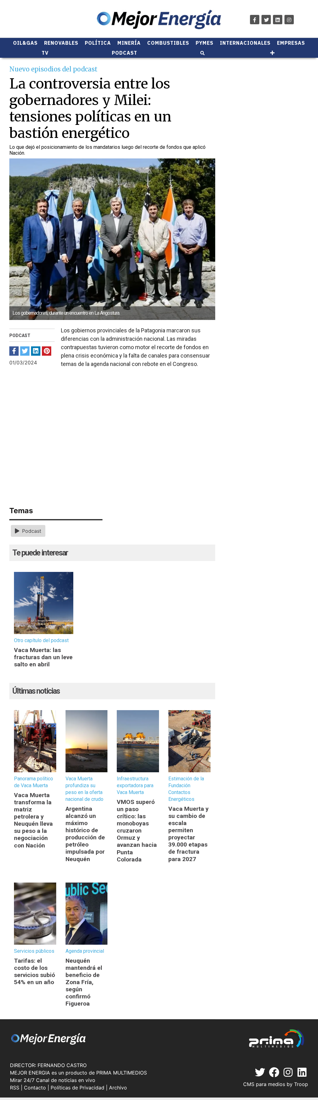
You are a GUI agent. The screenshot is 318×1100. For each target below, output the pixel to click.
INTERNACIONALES (245, 43)
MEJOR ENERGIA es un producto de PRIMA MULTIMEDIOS (78, 1073)
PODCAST (124, 53)
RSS (14, 1087)
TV (45, 53)
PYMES (204, 43)
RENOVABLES (61, 43)
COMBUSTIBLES (168, 43)
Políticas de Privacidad (77, 1087)
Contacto (35, 1087)
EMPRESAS (291, 43)
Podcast (30, 531)
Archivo (118, 1087)
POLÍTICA (98, 43)
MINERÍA (129, 43)
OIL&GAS (25, 43)
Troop (301, 1084)
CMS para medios (264, 1084)
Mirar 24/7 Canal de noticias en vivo (52, 1080)
